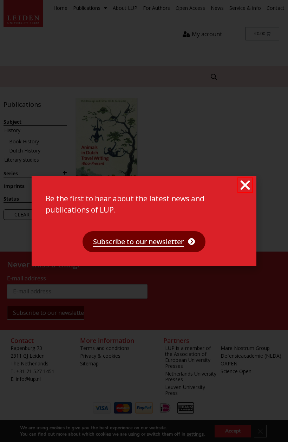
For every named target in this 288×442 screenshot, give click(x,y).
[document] (144, 221)
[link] (144, 241)
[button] (245, 185)
